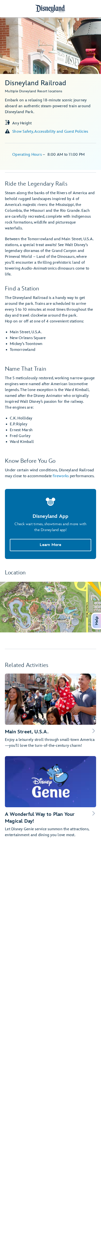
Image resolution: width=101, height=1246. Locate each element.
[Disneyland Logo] (50, 8)
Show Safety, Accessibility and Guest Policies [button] (50, 131)
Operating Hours (27, 154)
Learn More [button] (50, 545)
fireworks (61, 476)
